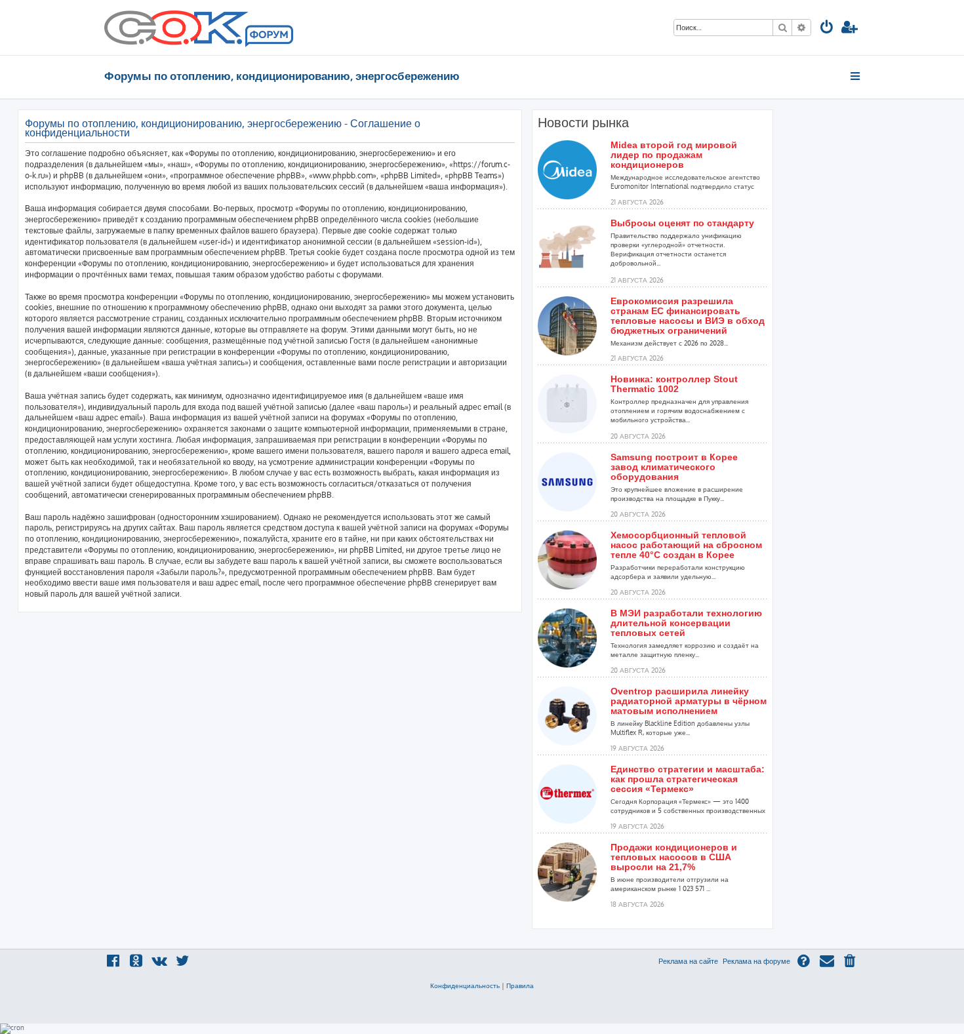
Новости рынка (583, 122)
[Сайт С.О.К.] (198, 28)
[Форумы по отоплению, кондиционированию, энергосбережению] (268, 37)
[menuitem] (827, 28)
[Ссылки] (856, 76)
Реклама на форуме (756, 961)
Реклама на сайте (688, 961)
